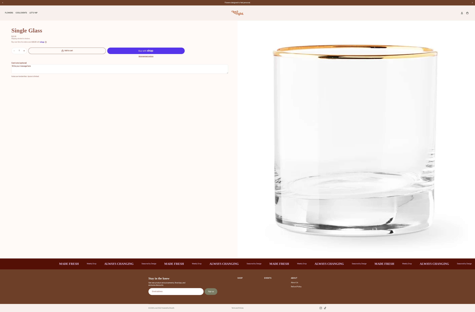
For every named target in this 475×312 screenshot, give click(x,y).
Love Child (157, 308)
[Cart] (467, 13)
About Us (294, 282)
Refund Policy (296, 286)
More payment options (146, 57)
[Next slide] (472, 2)
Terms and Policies (238, 308)
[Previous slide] (2, 2)
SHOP (240, 278)
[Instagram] (320, 308)
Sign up (211, 291)
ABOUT (294, 278)
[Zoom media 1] (356, 139)
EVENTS (268, 278)
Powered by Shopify (167, 308)
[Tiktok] (325, 308)
